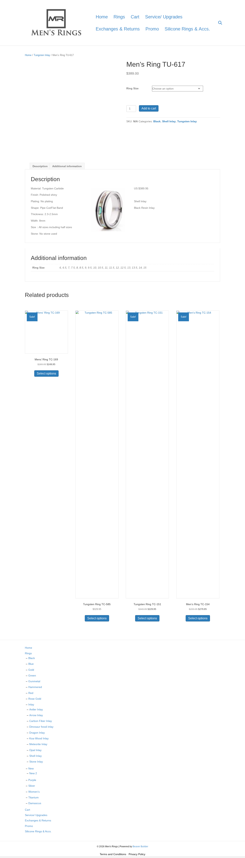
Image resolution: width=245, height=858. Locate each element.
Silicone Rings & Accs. (187, 28)
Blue (31, 663)
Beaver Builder (140, 846)
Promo (152, 28)
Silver (31, 785)
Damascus (34, 803)
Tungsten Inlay (42, 55)
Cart (135, 16)
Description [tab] (40, 166)
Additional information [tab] (67, 166)
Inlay (31, 704)
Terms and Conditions (113, 854)
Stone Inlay (36, 761)
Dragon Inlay (37, 732)
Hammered (35, 687)
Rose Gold (34, 698)
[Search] (217, 22)
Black (157, 121)
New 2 (33, 773)
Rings (119, 16)
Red (30, 692)
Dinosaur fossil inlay (41, 726)
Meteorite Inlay (38, 744)
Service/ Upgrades (163, 16)
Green (32, 675)
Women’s (34, 791)
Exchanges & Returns (118, 28)
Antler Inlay (36, 709)
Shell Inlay (169, 121)
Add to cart (148, 108)
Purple (32, 780)
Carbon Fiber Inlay (40, 720)
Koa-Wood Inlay (39, 738)
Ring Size (132, 88)
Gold (31, 669)
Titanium (33, 797)
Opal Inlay (35, 750)
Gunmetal (34, 681)
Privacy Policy (137, 854)
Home (102, 16)
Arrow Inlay (36, 715)
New (31, 768)
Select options (46, 373)
